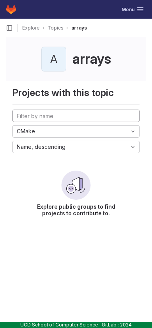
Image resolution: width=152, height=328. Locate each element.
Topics (56, 28)
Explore (31, 28)
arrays (79, 28)
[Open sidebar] (9, 28)
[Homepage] (11, 9)
